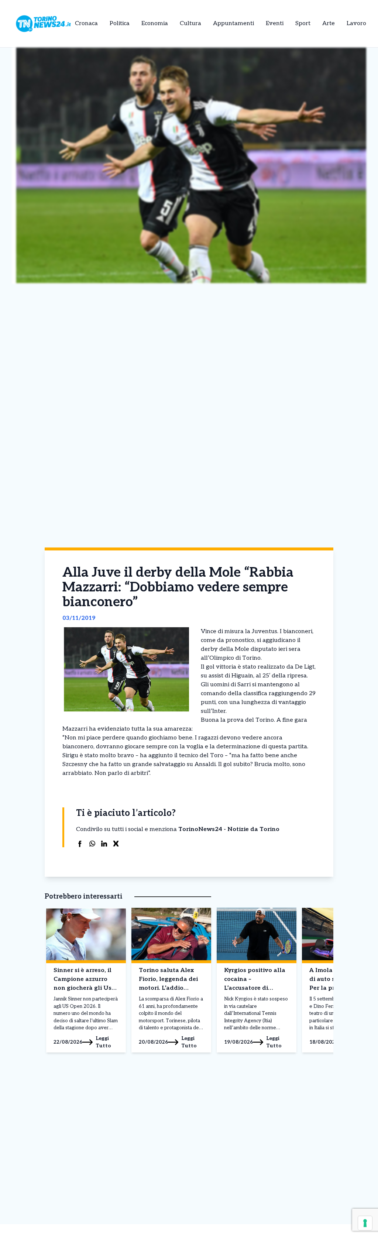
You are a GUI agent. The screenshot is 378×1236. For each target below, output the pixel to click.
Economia (154, 23)
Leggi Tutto (103, 1042)
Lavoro (356, 23)
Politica (120, 23)
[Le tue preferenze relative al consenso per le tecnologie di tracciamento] (365, 1223)
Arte (328, 23)
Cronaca (86, 23)
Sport (302, 23)
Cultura (190, 23)
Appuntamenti (233, 23)
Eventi (275, 23)
